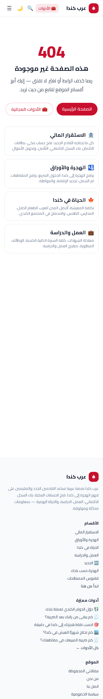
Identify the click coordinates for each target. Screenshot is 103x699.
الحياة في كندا (88, 547)
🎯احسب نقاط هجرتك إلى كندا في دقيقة (66, 624)
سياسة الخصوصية (85, 694)
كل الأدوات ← (87, 647)
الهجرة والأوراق (87, 539)
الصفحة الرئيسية (77, 109)
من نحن (93, 678)
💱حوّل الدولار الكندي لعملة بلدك (72, 609)
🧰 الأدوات (47, 8)
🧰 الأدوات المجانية (29, 109)
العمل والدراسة (86, 555)
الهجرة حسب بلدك (85, 570)
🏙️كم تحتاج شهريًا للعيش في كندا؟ (71, 632)
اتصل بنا (93, 686)
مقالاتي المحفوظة (83, 670)
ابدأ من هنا (90, 586)
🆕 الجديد (91, 562)
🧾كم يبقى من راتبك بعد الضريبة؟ (72, 616)
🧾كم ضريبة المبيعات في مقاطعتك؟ (69, 640)
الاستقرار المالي (87, 532)
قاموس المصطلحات (83, 578)
